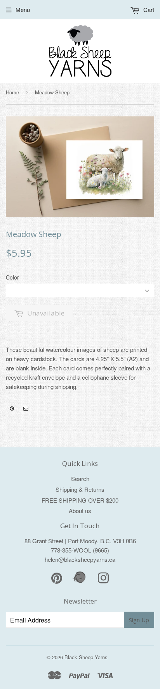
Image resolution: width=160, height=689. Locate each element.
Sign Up (139, 620)
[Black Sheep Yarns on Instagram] (25, 408)
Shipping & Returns (80, 489)
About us (80, 511)
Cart (148, 9)
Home (12, 92)
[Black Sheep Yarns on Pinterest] (12, 408)
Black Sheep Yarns (86, 657)
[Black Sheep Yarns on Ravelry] (80, 582)
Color (12, 277)
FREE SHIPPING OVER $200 (80, 500)
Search (80, 478)
